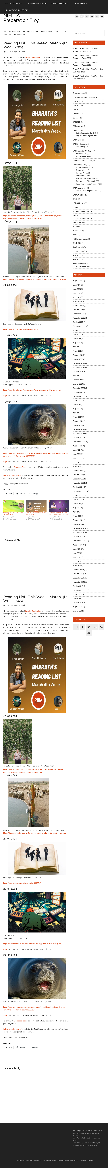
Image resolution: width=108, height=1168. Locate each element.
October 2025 (78, 322)
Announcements (79, 93)
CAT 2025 (76, 122)
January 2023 (78, 425)
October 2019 (78, 586)
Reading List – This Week (85, 181)
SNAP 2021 (77, 243)
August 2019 (77, 594)
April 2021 (77, 512)
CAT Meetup (80, 147)
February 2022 (78, 471)
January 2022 (78, 475)
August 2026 (77, 281)
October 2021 (78, 487)
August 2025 (77, 330)
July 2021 (76, 500)
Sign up (6, 396)
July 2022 (76, 450)
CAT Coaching (78, 126)
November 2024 (79, 367)
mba (74, 216)
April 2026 (77, 297)
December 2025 (79, 314)
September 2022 (79, 442)
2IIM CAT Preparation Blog (21, 18)
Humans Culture (82, 173)
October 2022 (78, 438)
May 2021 (76, 508)
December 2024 (79, 363)
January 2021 (78, 524)
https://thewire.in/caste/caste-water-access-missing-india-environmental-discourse (34, 279)
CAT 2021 (76, 106)
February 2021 (78, 520)
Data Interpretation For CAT (86, 133)
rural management (82, 218)
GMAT (75, 199)
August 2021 (77, 495)
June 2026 (77, 289)
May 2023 (76, 409)
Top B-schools (78, 247)
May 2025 (76, 343)
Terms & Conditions (87, 1160)
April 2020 (77, 561)
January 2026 (78, 310)
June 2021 (77, 504)
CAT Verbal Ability (79, 188)
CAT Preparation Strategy (82, 151)
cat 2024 (76, 118)
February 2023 (78, 421)
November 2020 (79, 533)
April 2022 (77, 462)
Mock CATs (77, 231)
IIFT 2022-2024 (79, 203)
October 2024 (78, 372)
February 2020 (78, 570)
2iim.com (45, 1160)
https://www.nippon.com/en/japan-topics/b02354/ (22, 329)
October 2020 (78, 537)
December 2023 (79, 388)
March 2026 (77, 301)
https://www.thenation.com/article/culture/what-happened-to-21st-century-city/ (32, 390)
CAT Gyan (76, 140)
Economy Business (83, 167)
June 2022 (77, 454)
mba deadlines (78, 222)
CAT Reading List (79, 165)
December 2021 (79, 479)
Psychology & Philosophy (85, 178)
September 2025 (79, 326)
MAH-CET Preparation (81, 211)
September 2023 (79, 396)
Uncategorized (78, 251)
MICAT (75, 227)
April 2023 (77, 413)
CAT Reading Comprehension (87, 191)
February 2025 (78, 355)
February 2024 (78, 380)
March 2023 (77, 417)
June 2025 (77, 339)
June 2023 (77, 405)
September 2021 (79, 491)
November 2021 (79, 483)
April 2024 (77, 376)
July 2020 (76, 549)
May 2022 (76, 458)
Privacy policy (75, 1160)
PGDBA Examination (80, 239)
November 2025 (79, 318)
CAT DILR (76, 130)
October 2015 (78, 603)
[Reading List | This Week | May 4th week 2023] (36, 506)
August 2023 (77, 400)
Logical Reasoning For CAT (86, 136)
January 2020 (78, 574)
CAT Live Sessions (80, 144)
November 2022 (79, 433)
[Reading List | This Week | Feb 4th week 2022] (13, 506)
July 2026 (76, 285)
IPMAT (75, 207)
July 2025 (76, 334)
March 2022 (77, 467)
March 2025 (77, 351)
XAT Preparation (79, 264)
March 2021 (77, 516)
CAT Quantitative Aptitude (82, 161)
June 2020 (77, 553)
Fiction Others (81, 170)
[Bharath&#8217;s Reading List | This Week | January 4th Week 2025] (59, 506)
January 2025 (78, 359)
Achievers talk (81, 154)
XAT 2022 (76, 260)
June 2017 (77, 599)
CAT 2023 (76, 114)
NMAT (75, 235)
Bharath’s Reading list (32, 57)
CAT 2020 (76, 101)
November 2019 (79, 582)
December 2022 (79, 429)
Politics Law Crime (83, 176)
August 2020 (77, 545)
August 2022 (77, 446)
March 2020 (77, 566)
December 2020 (79, 528)
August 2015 (77, 607)
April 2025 (77, 347)
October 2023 (78, 392)
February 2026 (78, 306)
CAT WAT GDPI (78, 195)
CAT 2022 (76, 110)
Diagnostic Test (20, 467)
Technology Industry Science (86, 184)
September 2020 (79, 541)
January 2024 (78, 384)
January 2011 (78, 611)
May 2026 (76, 293)
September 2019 (79, 590)
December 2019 (79, 578)
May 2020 (76, 557)
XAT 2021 (76, 255)
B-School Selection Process (83, 97)
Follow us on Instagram (12, 475)
